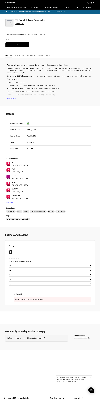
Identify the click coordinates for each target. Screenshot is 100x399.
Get (17, 45)
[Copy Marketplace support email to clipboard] (89, 338)
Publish (67, 7)
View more (10, 98)
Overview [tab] (8, 55)
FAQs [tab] (48, 55)
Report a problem (80, 338)
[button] (36, 338)
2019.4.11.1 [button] (31, 142)
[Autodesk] (10, 2)
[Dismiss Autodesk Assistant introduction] (90, 377)
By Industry (35, 7)
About (77, 7)
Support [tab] (41, 55)
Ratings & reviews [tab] (29, 55)
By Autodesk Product (51, 7)
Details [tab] (17, 55)
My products (87, 7)
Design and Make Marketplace (16, 7)
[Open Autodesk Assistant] (91, 390)
